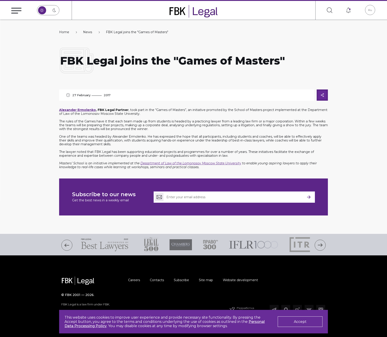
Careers (134, 280)
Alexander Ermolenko (77, 110)
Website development (240, 280)
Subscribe (181, 280)
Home (64, 32)
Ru (370, 10)
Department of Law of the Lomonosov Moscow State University (190, 163)
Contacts (157, 280)
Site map (206, 280)
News (87, 32)
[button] (66, 245)
